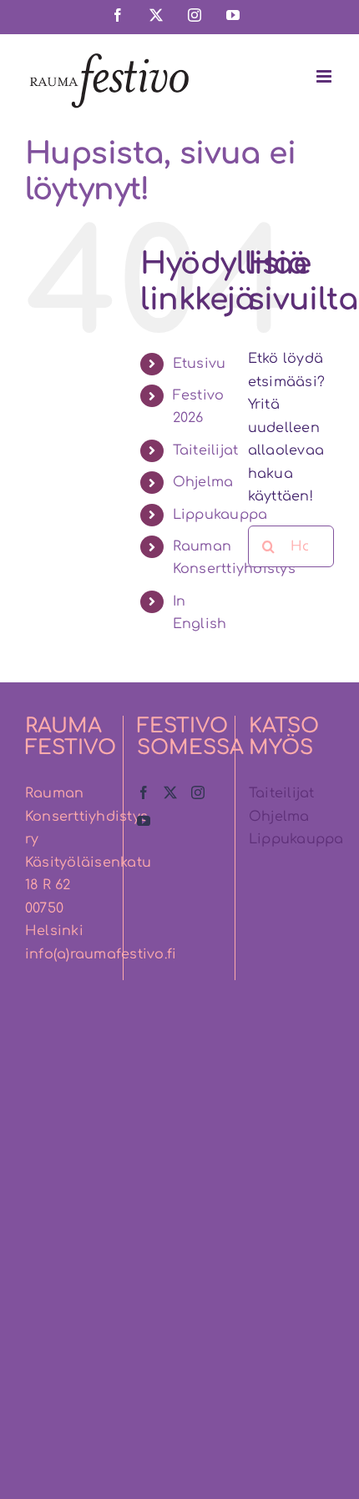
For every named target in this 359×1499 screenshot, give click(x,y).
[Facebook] (143, 792)
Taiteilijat (206, 450)
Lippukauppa (220, 514)
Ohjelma (203, 482)
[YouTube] (143, 820)
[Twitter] (170, 792)
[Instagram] (198, 792)
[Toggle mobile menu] (325, 76)
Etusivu (199, 363)
